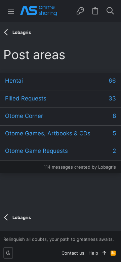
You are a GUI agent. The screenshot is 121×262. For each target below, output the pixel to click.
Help (93, 253)
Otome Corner (24, 116)
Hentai (14, 80)
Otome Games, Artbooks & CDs (47, 133)
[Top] (104, 253)
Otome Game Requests (36, 150)
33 (112, 98)
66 (112, 80)
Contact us (73, 253)
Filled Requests (25, 98)
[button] (10, 11)
